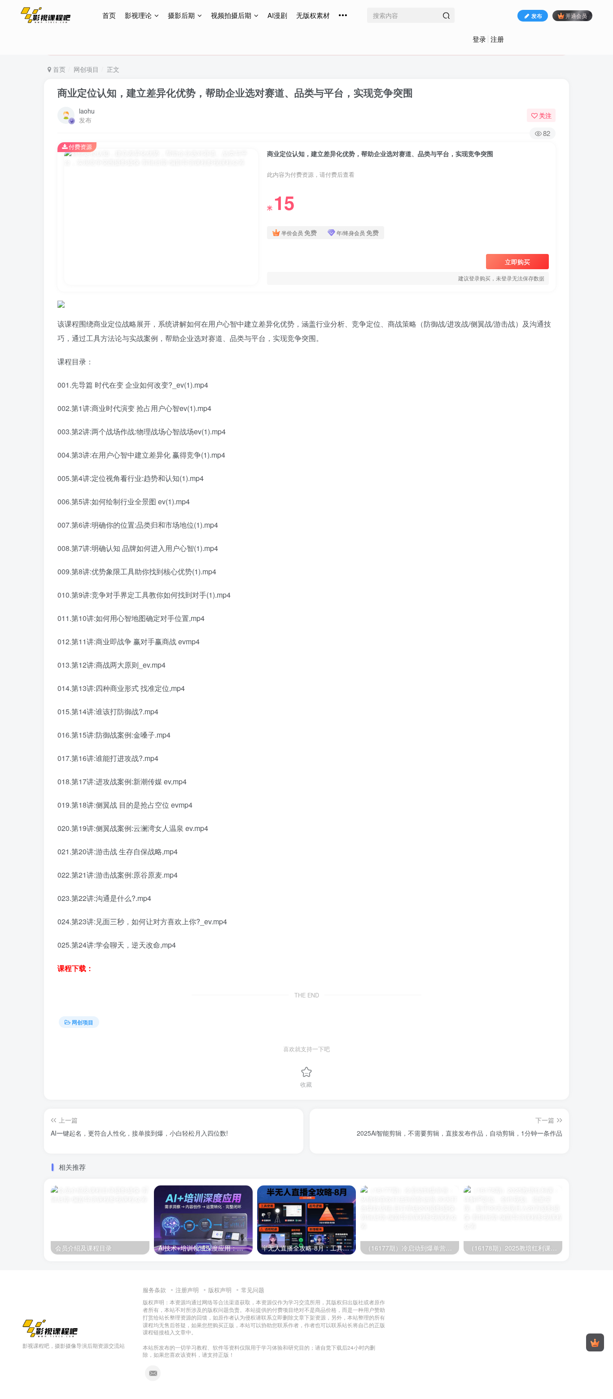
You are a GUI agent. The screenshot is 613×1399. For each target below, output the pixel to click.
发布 (536, 15)
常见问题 (252, 1289)
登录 (479, 39)
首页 (109, 15)
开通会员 (576, 15)
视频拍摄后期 (231, 15)
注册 (497, 39)
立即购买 (517, 261)
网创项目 (86, 69)
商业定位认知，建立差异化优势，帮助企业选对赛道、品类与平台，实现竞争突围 (235, 92)
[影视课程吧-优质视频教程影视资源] (50, 1328)
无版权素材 (313, 15)
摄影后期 (181, 15)
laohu (87, 110)
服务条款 (154, 1289)
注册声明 (187, 1289)
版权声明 (220, 1289)
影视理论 (138, 15)
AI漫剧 (277, 15)
